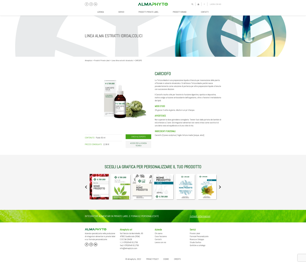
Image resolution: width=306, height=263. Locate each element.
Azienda (100, 12)
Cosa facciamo (161, 236)
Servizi (121, 12)
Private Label (195, 233)
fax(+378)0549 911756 (129, 245)
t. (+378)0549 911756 (129, 242)
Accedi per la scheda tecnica (138, 144)
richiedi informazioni (200, 216)
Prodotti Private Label (148, 12)
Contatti (205, 12)
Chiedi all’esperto (138, 136)
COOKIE (166, 259)
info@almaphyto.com (128, 248)
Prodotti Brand (179, 12)
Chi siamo (158, 233)
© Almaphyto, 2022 (133, 259)
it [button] (204, 4)
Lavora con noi (215, 4)
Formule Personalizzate (199, 236)
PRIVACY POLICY (152, 259)
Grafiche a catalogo (197, 245)
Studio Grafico (195, 242)
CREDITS (177, 259)
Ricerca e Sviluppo (197, 239)
